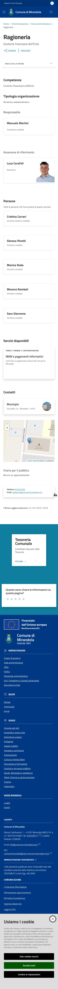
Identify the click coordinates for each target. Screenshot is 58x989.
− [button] (7, 428)
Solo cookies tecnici (29, 956)
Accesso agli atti (11, 728)
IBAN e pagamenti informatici (24, 356)
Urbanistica (9, 786)
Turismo (7, 782)
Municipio (13, 404)
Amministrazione (20, 24)
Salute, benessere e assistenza (18, 773)
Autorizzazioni (10, 755)
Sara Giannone (16, 313)
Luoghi (7, 803)
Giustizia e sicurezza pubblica (17, 768)
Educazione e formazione (15, 764)
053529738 (20, 489)
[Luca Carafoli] (45, 170)
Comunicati (9, 706)
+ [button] (7, 423)
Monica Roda (15, 265)
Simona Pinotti (16, 241)
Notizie (7, 702)
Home (6, 24)
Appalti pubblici (11, 746)
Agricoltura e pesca (13, 737)
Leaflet (29, 461)
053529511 (32, 835)
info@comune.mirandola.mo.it (24, 844)
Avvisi (6, 711)
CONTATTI (8, 820)
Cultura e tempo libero (14, 759)
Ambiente (8, 741)
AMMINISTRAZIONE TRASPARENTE (19, 860)
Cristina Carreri (16, 216)
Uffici (6, 667)
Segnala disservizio (13, 903)
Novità (11, 694)
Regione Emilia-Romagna (13, 3)
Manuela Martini (17, 123)
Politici (7, 671)
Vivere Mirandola (12, 795)
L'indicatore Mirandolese (15, 887)
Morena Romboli (17, 289)
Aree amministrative (41, 24)
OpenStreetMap (38, 461)
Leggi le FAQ (10, 909)
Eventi (7, 807)
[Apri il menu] (4, 12)
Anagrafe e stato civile (14, 732)
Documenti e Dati (12, 685)
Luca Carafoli (15, 163)
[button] (51, 12)
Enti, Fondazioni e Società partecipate (21, 680)
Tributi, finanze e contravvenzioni (19, 777)
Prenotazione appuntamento (17, 892)
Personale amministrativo (16, 676)
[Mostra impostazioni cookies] (55, 494)
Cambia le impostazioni (29, 974)
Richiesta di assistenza (14, 898)
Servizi (11, 720)
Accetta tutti (29, 965)
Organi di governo (12, 658)
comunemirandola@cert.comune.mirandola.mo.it (26, 853)
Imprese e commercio (14, 750)
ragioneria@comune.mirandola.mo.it (27, 492)
